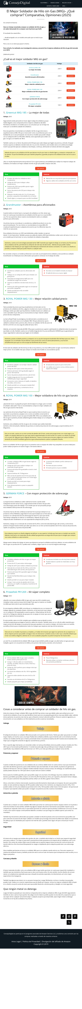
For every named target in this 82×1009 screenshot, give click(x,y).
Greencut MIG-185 (35, 68)
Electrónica (44, 2)
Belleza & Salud (66, 2)
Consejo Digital (17, 3)
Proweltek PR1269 (35, 104)
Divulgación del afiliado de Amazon (56, 941)
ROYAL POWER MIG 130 (34, 82)
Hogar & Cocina (55, 2)
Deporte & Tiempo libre (53, 6)
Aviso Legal (16, 941)
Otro (63, 6)
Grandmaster (35, 75)
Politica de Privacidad (31, 941)
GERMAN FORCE (35, 97)
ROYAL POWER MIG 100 (34, 89)
